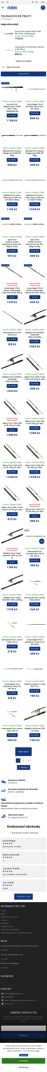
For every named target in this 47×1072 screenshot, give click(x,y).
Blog (3, 914)
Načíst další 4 (23, 752)
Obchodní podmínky (10, 930)
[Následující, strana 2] (23, 760)
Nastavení (23, 1055)
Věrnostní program (9, 917)
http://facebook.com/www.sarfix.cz (20, 1000)
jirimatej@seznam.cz (13, 994)
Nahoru (24, 767)
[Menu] (3, 7)
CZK (42, 2)
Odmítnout (24, 1067)
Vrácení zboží (7, 926)
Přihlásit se (23, 1035)
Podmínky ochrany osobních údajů (16, 933)
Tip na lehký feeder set (12, 955)
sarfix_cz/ (9, 1004)
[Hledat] (32, 2)
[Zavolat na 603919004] (8, 2)
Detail (12, 297)
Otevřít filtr (23, 73)
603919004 (9, 997)
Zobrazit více (23, 896)
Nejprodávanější (13, 67)
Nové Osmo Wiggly (10, 963)
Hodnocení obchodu (23, 826)
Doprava (5, 923)
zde (37, 1051)
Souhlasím (23, 1060)
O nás (3, 911)
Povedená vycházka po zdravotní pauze (20, 946)
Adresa (4, 920)
